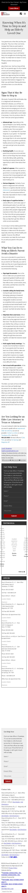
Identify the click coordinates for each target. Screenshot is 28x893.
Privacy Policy (13, 868)
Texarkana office (6, 435)
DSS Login (10, 888)
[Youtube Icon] (15, 857)
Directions (4, 602)
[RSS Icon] (16, 857)
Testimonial (8, 523)
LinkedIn (15, 460)
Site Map (4, 888)
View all (21, 572)
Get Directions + (14, 816)
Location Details (6, 599)
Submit (14, 516)
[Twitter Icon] (12, 857)
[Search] (24, 891)
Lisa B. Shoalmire (6, 448)
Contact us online (12, 433)
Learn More (14, 8)
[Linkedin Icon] (13, 857)
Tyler (23, 437)
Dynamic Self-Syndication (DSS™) (12, 885)
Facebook (6, 460)
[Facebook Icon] (10, 857)
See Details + (17, 802)
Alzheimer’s (6, 190)
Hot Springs (14, 440)
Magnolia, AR (5, 442)
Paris (3, 440)
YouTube (23, 460)
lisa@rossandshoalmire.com (9, 451)
